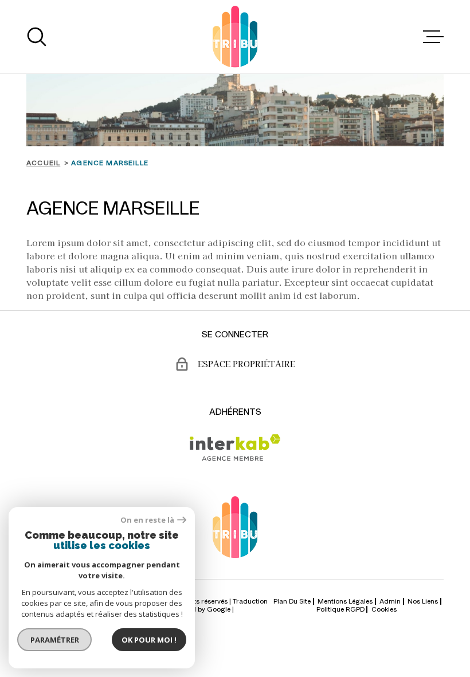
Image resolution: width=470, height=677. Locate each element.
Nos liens (423, 601)
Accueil (43, 162)
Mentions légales (345, 601)
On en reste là (147, 520)
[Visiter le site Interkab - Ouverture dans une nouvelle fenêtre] (235, 447)
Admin (390, 601)
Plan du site (292, 601)
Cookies (384, 609)
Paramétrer (54, 640)
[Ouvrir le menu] (433, 36)
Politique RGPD (340, 609)
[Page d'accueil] (235, 37)
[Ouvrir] (36, 36)
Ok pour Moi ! (149, 640)
